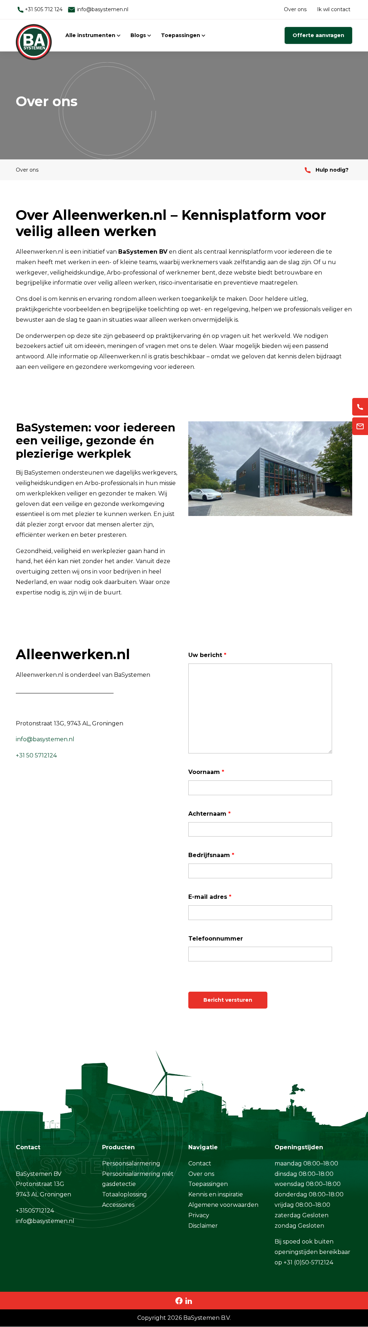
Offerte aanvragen (318, 35)
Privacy (198, 1215)
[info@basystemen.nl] (360, 426)
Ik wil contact (333, 9)
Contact (199, 1163)
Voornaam (206, 772)
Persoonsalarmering (131, 1163)
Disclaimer (203, 1225)
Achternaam (209, 813)
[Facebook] (179, 1300)
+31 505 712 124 (43, 9)
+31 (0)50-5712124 (308, 1262)
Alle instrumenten (91, 35)
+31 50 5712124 (36, 755)
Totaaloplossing (124, 1194)
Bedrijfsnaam (211, 855)
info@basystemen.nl (101, 9)
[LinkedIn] (188, 1300)
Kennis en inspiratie (215, 1194)
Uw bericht (207, 655)
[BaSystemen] (34, 35)
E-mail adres (209, 896)
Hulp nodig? (331, 170)
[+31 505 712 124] (360, 407)
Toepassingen (181, 35)
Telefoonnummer (215, 938)
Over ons (295, 9)
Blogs (138, 35)
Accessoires (118, 1204)
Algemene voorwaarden (223, 1204)
